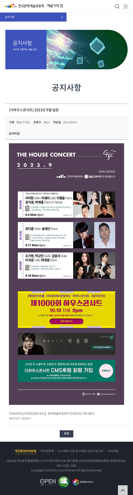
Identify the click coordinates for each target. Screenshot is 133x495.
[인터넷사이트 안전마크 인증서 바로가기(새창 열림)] (64, 478)
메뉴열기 (125, 6)
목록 (66, 434)
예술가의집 (55, 6)
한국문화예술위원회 (26, 6)
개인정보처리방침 (25, 451)
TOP (123, 490)
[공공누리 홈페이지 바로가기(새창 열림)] (48, 481)
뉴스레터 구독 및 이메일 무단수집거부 (80, 451)
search (117, 6)
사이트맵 (113, 451)
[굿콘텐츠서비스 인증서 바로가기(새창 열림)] (83, 480)
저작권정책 (47, 451)
